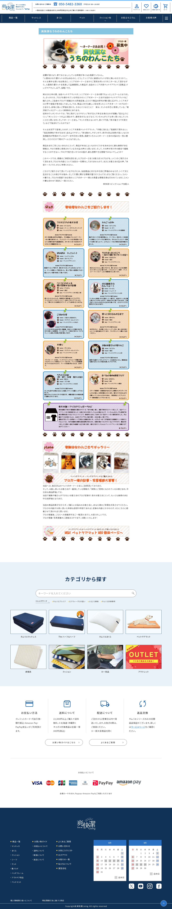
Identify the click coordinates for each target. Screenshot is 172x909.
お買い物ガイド (40, 841)
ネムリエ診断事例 (108, 601)
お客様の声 (151, 17)
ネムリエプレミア (59, 601)
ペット (82, 17)
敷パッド (15, 868)
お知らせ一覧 (64, 859)
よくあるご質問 (108, 742)
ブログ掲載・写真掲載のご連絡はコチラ (60, 517)
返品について (39, 859)
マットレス (16, 846)
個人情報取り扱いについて (21, 900)
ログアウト (63, 855)
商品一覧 (13, 17)
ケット (14, 864)
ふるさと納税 (94, 601)
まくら (59, 17)
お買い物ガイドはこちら (64, 742)
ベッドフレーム (17, 873)
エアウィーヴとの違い (77, 601)
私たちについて (64, 864)
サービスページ (138, 726)
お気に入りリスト (65, 850)
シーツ (14, 859)
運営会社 (62, 868)
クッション (16, 855)
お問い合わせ (64, 846)
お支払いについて (41, 846)
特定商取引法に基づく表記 (53, 900)
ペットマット (16, 882)
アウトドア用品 (18, 877)
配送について (39, 855)
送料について (39, 850)
